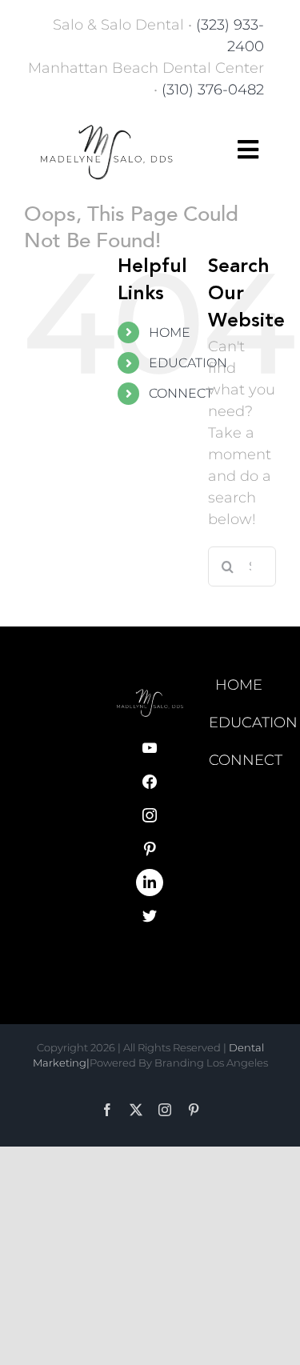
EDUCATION (188, 362)
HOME (169, 332)
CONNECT (181, 393)
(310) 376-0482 (213, 89)
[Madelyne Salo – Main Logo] (106, 122)
